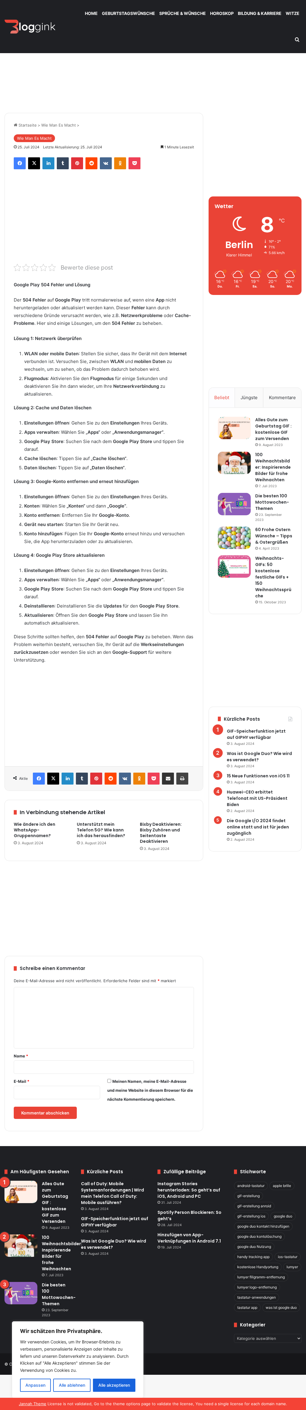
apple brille (282, 1185)
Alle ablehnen (72, 1385)
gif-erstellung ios (251, 1216)
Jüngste (249, 397)
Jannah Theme (32, 1403)
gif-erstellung (248, 1196)
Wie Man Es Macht (58, 125)
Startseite (27, 125)
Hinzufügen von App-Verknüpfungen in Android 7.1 (189, 1238)
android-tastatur (250, 1185)
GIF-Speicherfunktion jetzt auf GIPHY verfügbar (256, 734)
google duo (283, 1216)
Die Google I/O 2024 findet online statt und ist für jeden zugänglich (258, 827)
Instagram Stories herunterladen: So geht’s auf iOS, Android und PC (188, 1190)
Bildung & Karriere (259, 13)
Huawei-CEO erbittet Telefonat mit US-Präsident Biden (257, 798)
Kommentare (282, 397)
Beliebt (221, 397)
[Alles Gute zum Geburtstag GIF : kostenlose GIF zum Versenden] (234, 428)
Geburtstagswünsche (128, 13)
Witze (292, 13)
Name (21, 1056)
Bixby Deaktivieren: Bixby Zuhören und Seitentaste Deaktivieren (161, 832)
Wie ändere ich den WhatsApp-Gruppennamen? (34, 830)
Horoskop (222, 13)
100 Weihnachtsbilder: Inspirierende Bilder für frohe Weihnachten (273, 467)
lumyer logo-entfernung (257, 1287)
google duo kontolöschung (259, 1236)
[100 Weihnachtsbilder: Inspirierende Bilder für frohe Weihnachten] (234, 463)
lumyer (292, 1267)
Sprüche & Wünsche (182, 13)
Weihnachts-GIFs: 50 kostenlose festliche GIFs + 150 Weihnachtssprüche (273, 577)
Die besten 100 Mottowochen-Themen (272, 502)
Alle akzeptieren (114, 1385)
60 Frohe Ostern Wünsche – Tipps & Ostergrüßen (273, 536)
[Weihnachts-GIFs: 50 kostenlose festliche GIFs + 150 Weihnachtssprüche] (234, 566)
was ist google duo (281, 1307)
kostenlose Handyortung (257, 1267)
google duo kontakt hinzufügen (263, 1226)
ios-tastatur (287, 1256)
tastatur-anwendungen (256, 1297)
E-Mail (21, 1081)
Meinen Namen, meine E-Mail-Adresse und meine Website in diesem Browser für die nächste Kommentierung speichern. (150, 1090)
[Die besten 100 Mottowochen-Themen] (234, 504)
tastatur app (247, 1307)
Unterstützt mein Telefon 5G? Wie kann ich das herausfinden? (101, 830)
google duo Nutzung (254, 1246)
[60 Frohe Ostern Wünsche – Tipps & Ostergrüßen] (234, 538)
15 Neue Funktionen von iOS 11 (258, 776)
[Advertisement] (153, 62)
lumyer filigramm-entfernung (261, 1277)
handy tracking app (253, 1256)
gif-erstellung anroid (254, 1206)
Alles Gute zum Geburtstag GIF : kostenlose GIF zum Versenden (273, 429)
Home (91, 13)
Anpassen (35, 1385)
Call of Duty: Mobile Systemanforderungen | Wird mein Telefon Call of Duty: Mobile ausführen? (112, 1193)
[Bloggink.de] (30, 26)
